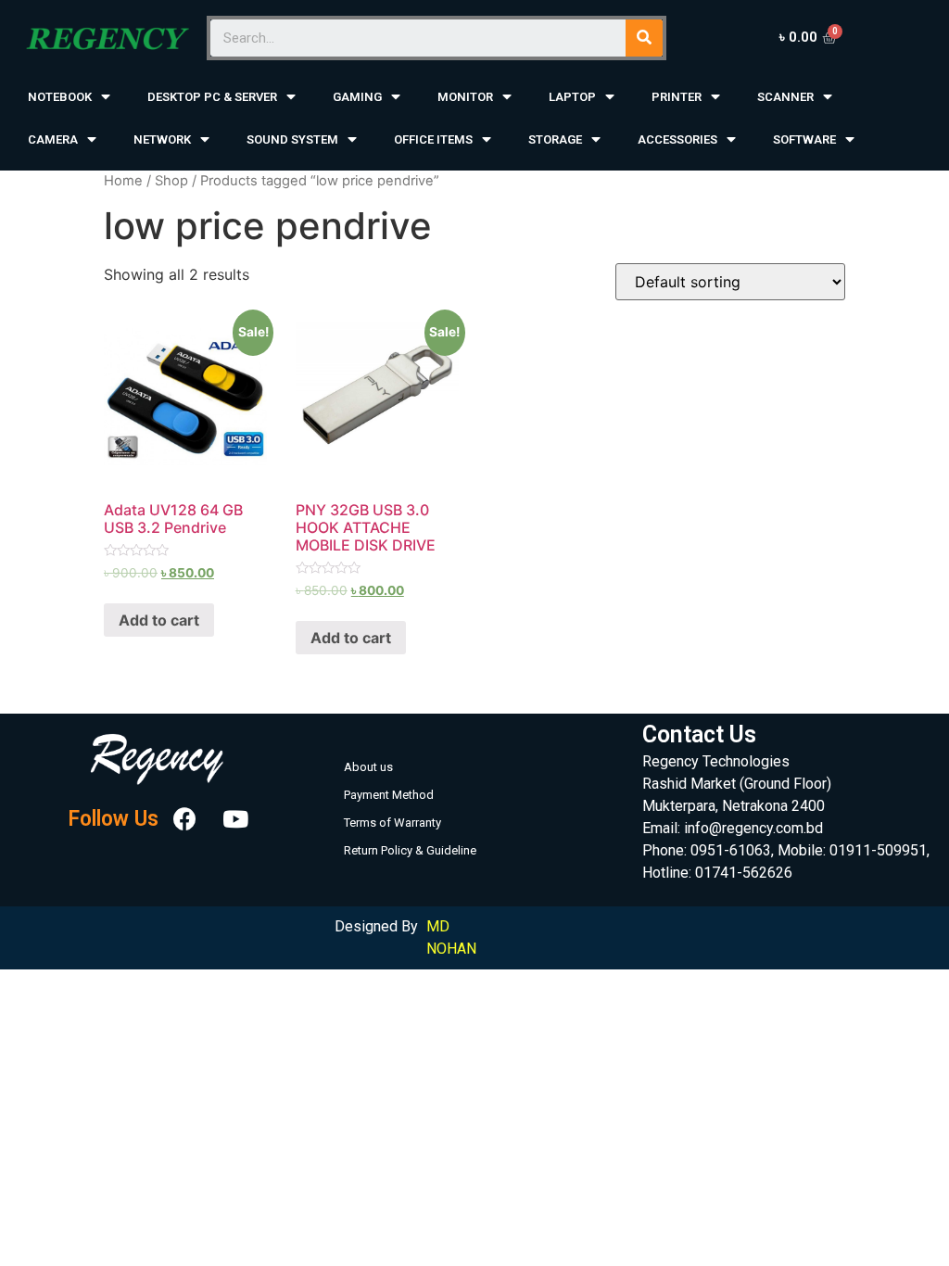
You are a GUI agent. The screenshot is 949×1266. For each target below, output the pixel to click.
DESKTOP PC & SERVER (212, 97)
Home (123, 180)
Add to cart (159, 620)
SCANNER (785, 97)
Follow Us (113, 818)
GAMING (357, 97)
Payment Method (389, 795)
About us (368, 767)
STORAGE (555, 139)
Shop (171, 180)
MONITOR (465, 97)
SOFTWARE (804, 139)
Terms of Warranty (392, 822)
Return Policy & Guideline (410, 850)
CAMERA (53, 139)
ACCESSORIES (677, 139)
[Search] (644, 38)
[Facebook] (185, 819)
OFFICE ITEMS (433, 139)
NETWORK (162, 139)
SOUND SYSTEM (292, 139)
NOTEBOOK (60, 97)
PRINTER (677, 97)
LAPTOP (572, 97)
